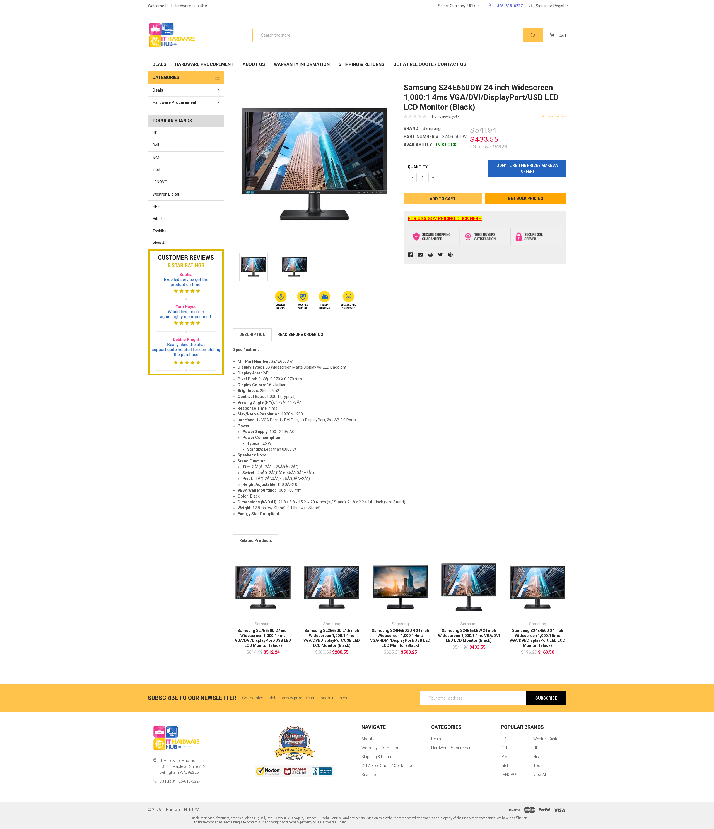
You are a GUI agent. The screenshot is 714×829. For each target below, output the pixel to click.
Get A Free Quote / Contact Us (429, 64)
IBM (156, 157)
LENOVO (160, 182)
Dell (156, 145)
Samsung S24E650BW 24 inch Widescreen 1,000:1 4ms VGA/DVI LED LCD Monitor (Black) (469, 635)
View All (160, 243)
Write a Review (553, 116)
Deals (159, 64)
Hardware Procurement (204, 64)
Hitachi (159, 219)
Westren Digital (166, 194)
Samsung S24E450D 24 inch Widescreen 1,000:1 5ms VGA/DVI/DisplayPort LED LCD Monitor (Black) (537, 638)
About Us (254, 64)
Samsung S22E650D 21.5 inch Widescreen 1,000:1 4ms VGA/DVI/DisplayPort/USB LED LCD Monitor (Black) (331, 638)
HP (155, 133)
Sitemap (368, 774)
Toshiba (160, 231)
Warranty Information (302, 64)
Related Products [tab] (255, 540)
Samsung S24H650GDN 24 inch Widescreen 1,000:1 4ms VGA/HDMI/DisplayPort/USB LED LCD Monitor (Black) (400, 638)
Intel (156, 169)
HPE (156, 206)
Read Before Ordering (300, 334)
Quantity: (418, 167)
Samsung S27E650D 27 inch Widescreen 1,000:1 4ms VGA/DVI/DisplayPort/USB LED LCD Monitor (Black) (263, 638)
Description (252, 334)
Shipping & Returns (361, 64)
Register (560, 6)
